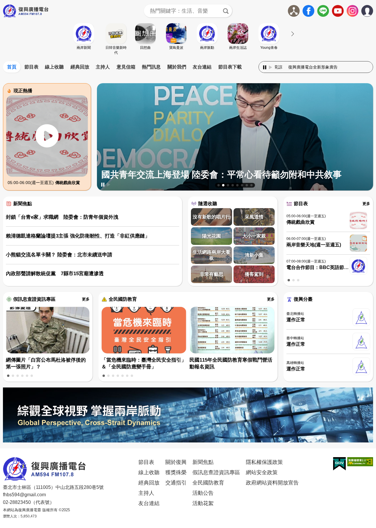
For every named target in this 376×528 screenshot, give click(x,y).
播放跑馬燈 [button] (270, 67)
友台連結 (202, 66)
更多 (366, 203)
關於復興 (176, 462)
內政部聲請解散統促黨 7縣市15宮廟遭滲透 (55, 273)
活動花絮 (203, 503)
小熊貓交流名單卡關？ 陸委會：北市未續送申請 (59, 255)
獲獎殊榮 (176, 472)
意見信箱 (126, 66)
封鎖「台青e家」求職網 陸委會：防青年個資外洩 (62, 217)
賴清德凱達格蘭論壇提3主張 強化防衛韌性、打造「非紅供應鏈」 (78, 236)
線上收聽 (54, 66)
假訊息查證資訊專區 (34, 299)
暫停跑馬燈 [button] (265, 67)
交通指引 (176, 483)
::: (188, 60)
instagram (352, 11)
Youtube (338, 11)
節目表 (31, 66)
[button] (218, 185)
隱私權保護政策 (264, 462)
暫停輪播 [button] (103, 185)
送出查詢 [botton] (225, 10)
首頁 (11, 66)
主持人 (103, 66)
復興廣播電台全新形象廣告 (283, 67)
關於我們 (176, 66)
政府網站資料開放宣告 (272, 483)
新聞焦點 (22, 203)
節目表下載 (230, 66)
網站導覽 (294, 11)
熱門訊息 (151, 66)
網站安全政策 (262, 472)
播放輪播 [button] (109, 185)
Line (323, 11)
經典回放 (79, 66)
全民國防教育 (123, 299)
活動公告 (203, 493)
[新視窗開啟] (339, 464)
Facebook (308, 11)
